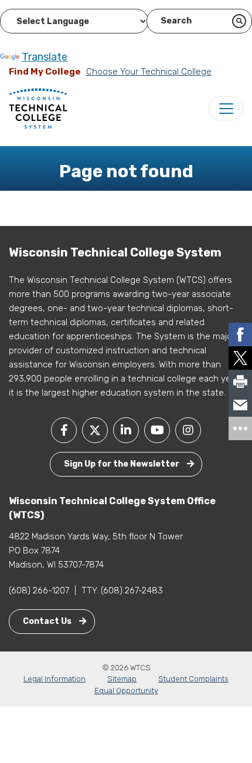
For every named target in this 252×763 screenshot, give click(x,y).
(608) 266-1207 (39, 590)
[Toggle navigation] (226, 108)
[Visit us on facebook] (64, 430)
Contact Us (48, 621)
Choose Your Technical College (149, 71)
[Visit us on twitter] (95, 430)
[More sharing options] (240, 428)
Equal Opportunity (126, 690)
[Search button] (239, 21)
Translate (44, 56)
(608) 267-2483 (132, 590)
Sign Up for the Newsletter (122, 464)
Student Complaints (193, 678)
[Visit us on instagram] (188, 430)
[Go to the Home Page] (38, 108)
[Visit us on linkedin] (126, 430)
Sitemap (122, 678)
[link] (240, 334)
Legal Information (54, 678)
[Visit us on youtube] (157, 430)
